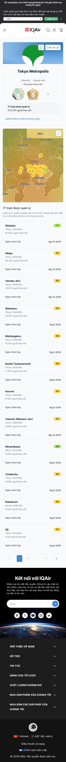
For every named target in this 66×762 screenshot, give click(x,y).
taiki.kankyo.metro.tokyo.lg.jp (22, 118)
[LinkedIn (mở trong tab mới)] (49, 615)
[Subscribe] (55, 604)
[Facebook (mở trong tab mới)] (17, 615)
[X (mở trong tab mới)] (25, 615)
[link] (48, 30)
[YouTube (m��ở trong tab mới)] (33, 615)
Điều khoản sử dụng (33, 743)
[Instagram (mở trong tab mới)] (41, 615)
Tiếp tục (51, 18)
